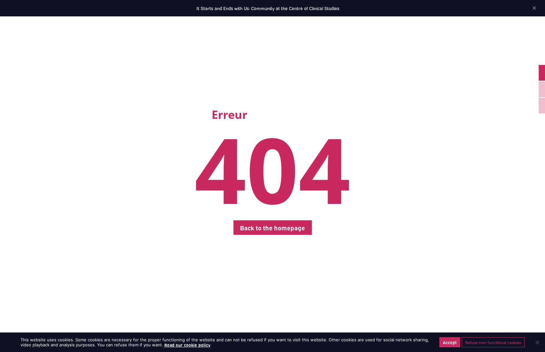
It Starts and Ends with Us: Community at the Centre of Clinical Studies (267, 8)
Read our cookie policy (187, 344)
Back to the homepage (272, 227)
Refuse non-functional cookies (493, 342)
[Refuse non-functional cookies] (537, 342)
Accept (450, 342)
